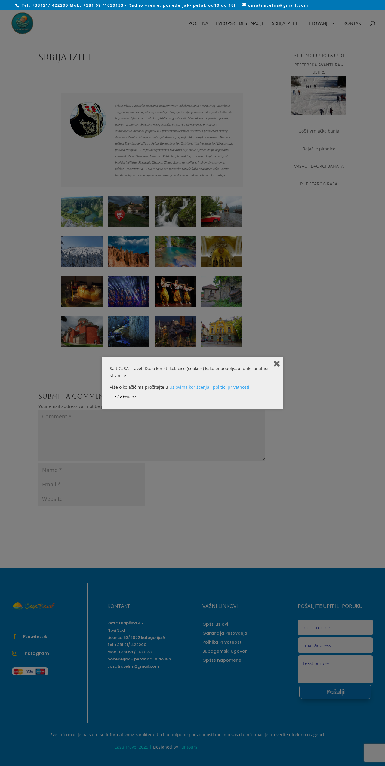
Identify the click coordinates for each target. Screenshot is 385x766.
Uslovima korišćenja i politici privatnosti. (210, 387)
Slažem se (126, 397)
